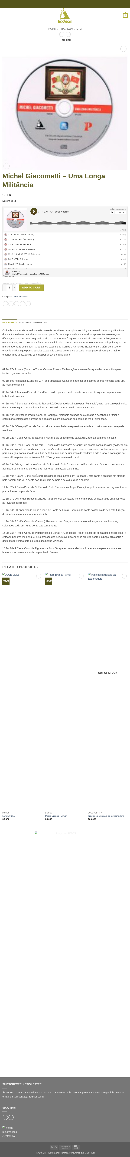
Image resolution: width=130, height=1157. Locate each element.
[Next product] (61, 34)
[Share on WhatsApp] (5, 303)
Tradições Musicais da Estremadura (106, 816)
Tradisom (66, 29)
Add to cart (31, 287)
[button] (4, 15)
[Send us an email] (11, 1117)
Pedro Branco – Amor (56, 816)
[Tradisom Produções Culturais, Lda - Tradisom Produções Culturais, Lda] (65, 15)
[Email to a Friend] (22, 303)
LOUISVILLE (8, 816)
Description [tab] (9, 322)
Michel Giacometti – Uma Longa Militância (25, 283)
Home (52, 29)
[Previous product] (68, 34)
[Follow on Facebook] (5, 1117)
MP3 (79, 29)
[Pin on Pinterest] (28, 303)
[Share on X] (16, 303)
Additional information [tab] (33, 322)
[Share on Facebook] (11, 303)
